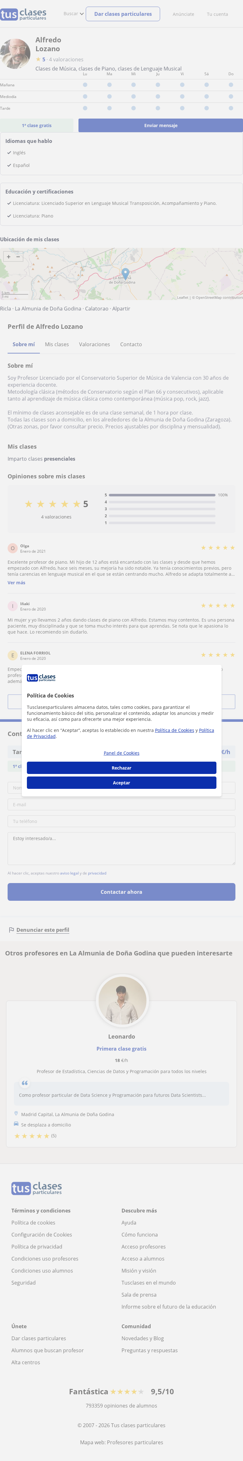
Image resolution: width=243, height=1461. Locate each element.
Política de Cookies (174, 730)
